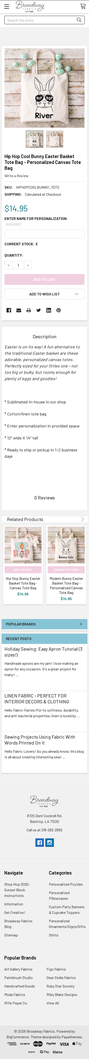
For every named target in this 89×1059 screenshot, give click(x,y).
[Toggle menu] (6, 6)
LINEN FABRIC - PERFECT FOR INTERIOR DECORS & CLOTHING (37, 698)
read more (13, 683)
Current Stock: (21, 244)
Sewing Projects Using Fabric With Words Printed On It (40, 739)
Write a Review (16, 175)
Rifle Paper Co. (16, 1003)
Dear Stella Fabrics (61, 977)
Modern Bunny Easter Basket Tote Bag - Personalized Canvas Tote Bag (66, 585)
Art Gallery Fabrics (18, 969)
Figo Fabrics (56, 969)
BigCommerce (17, 1037)
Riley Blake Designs (62, 994)
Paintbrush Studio (18, 977)
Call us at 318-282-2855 (44, 830)
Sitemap (11, 935)
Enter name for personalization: (36, 221)
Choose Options (66, 570)
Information (13, 904)
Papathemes (71, 1037)
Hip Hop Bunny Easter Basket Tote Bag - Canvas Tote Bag (23, 583)
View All (53, 1003)
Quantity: (14, 255)
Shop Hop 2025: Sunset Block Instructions (17, 890)
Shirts (53, 935)
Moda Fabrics (14, 994)
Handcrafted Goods (19, 986)
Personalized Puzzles (66, 884)
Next (82, 519)
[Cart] (84, 6)
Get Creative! (14, 912)
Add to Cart (23, 570)
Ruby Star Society (61, 986)
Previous (76, 519)
